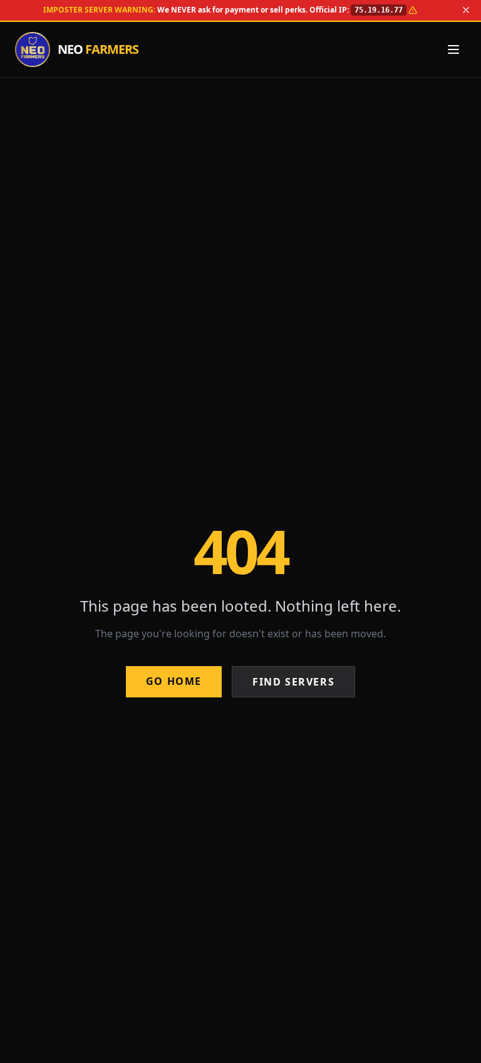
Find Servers (293, 682)
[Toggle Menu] (453, 49)
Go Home (174, 681)
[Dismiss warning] (465, 10)
